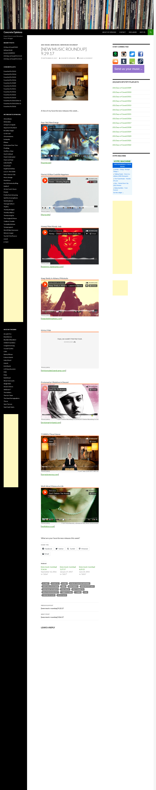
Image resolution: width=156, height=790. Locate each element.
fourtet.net (46, 162)
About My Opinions (109, 32)
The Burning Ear (9, 215)
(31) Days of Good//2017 (122, 123)
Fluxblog (6, 148)
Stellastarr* (7, 389)
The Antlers (7, 392)
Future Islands (8, 357)
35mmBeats (8, 119)
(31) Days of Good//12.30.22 (13, 59)
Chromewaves (8, 136)
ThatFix (6, 207)
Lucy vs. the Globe (9, 171)
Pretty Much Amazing (11, 195)
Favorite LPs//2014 (10, 98)
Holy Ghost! (8, 360)
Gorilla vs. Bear (9, 151)
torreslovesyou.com (50, 474)
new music (55, 45)
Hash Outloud (8, 154)
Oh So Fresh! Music (10, 189)
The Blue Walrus (9, 212)
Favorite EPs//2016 (10, 80)
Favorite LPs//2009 (10, 83)
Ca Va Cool (7, 133)
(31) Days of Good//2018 (122, 127)
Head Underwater (9, 157)
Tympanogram (8, 227)
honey (64, 583)
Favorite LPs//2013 (10, 95)
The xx (6, 401)
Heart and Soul (8, 160)
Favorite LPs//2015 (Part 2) (12, 103)
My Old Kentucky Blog (11, 183)
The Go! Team (8, 395)
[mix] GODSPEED (9, 53)
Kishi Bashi (7, 366)
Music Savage (8, 177)
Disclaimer (133, 32)
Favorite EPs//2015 (10, 77)
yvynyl (6, 239)
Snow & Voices (8, 386)
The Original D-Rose (10, 218)
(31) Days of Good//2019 (122, 132)
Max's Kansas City (9, 174)
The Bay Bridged (9, 210)
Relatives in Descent (50, 592)
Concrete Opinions (13, 32)
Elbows (6, 142)
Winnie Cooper (9, 233)
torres (78, 592)
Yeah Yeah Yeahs (9, 407)
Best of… (143, 32)
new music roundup (69, 45)
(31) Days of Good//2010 (122, 92)
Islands (6, 363)
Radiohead (7, 378)
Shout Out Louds (9, 381)
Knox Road (7, 166)
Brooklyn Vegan (9, 130)
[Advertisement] (122, 237)
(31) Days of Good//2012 (122, 101)
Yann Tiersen (8, 404)
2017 (42, 45)
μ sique (6, 242)
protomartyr (78, 589)
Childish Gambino (9, 343)
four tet (55, 583)
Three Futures (66, 592)
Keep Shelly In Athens (50, 586)
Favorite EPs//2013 (10, 71)
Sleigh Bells (7, 384)
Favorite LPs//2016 (10, 106)
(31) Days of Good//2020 (122, 136)
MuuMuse (7, 180)
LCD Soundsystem (10, 369)
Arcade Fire (7, 334)
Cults (5, 351)
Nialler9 (6, 186)
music (47, 45)
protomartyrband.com (51, 422)
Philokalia (65, 589)
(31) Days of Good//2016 (122, 118)
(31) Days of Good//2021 (122, 140)
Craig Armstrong (9, 346)
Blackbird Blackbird (10, 340)
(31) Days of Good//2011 (122, 97)
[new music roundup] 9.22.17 (52, 606)
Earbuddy (7, 139)
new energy (73, 586)
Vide (85, 592)
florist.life (46, 214)
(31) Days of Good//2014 (122, 110)
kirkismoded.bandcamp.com (53, 370)
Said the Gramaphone (11, 198)
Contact (122, 32)
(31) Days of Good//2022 (122, 145)
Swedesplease (8, 201)
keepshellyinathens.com (51, 318)
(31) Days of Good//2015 (122, 114)
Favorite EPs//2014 (10, 74)
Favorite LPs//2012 (10, 92)
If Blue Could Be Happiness (79, 583)
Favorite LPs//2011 (10, 89)
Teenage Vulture (9, 204)
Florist (46, 583)
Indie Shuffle (8, 163)
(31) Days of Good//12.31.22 (13, 56)
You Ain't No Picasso (10, 236)
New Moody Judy (87, 586)
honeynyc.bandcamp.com (52, 266)
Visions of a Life (49, 595)
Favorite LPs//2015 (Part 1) (12, 100)
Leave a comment (86, 58)
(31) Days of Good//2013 (122, 105)
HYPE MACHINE (122, 161)
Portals (6, 192)
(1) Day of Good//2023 (11, 47)
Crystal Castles (8, 348)
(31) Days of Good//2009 (122, 88)
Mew (5, 375)
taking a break (8, 50)
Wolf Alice (62, 595)
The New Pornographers (12, 398)
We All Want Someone (11, 230)
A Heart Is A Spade (9, 125)
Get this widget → (118, 192)
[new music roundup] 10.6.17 (52, 615)
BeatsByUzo (8, 337)
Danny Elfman (8, 354)
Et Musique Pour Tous (11, 145)
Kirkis (64, 586)
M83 (5, 372)
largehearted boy (9, 169)
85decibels (7, 122)
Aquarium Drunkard (10, 128)
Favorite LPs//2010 (10, 86)
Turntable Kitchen (9, 224)
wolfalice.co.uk (48, 526)
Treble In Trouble (9, 221)
